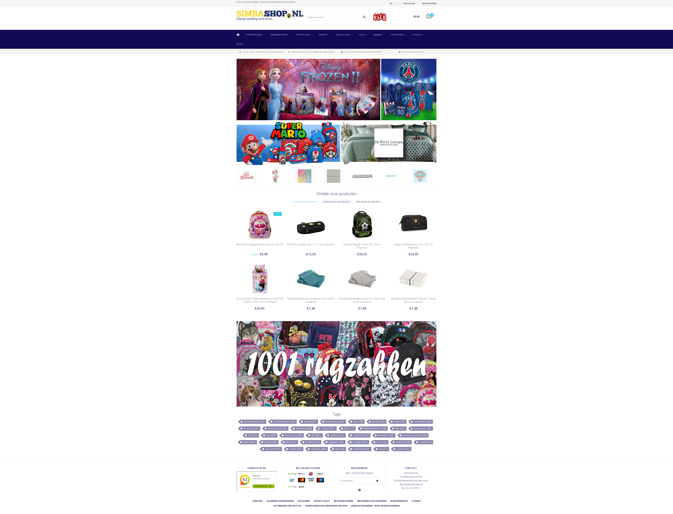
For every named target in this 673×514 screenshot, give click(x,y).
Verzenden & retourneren (371, 501)
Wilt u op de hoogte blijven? (359, 473)
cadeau (327, 428)
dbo (349, 428)
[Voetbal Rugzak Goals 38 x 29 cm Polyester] (362, 224)
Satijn (399, 421)
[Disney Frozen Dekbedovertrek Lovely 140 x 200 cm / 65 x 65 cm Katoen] (259, 278)
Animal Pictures (253, 421)
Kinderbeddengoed (254, 34)
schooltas (318, 448)
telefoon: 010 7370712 (413, 52)
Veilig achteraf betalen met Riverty (363, 52)
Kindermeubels (396, 34)
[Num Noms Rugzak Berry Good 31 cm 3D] (259, 224)
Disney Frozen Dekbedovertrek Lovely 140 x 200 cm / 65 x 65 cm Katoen (259, 300)
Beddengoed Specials (279, 34)
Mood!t (378, 421)
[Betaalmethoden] (292, 473)
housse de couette (414, 435)
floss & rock (293, 435)
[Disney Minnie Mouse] (280, 176)
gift (316, 435)
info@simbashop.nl (413, 484)
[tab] (305, 201)
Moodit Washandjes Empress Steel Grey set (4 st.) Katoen (362, 300)
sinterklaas (361, 448)
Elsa (358, 421)
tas (382, 448)
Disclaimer (304, 501)
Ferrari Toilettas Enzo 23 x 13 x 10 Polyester (413, 246)
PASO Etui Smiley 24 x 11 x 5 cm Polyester (310, 244)
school (295, 448)
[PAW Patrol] (424, 176)
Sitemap (416, 501)
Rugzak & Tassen (343, 34)
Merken (240, 44)
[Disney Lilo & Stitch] (251, 176)
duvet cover (422, 428)
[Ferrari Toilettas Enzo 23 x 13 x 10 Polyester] (413, 224)
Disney (310, 421)
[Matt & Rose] (337, 176)
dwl (252, 435)
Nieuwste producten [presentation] (368, 201)
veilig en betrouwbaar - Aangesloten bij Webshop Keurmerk (266, 2)
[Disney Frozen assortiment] (308, 89)
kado (249, 442)
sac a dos (272, 448)
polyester (336, 442)
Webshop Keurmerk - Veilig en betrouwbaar (375, 505)
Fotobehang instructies (287, 505)
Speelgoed (377, 34)
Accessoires (417, 34)
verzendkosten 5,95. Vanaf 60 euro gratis (313, 52)
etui (271, 435)
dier (400, 428)
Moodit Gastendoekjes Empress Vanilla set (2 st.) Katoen (413, 300)
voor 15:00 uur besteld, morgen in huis (263, 52)
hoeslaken (386, 435)
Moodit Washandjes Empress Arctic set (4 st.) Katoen (310, 300)
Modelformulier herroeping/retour (326, 505)
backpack (251, 428)
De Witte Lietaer (303, 34)
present (359, 442)
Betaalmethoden (343, 501)
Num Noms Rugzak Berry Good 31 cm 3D (259, 244)
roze (381, 442)
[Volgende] (378, 90)
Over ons (257, 501)
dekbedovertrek (374, 428)
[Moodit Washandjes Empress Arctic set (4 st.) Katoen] (311, 278)
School (362, 34)
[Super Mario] (288, 143)
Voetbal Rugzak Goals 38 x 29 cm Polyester (362, 246)
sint (339, 448)
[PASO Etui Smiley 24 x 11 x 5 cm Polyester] (311, 224)
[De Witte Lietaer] (388, 143)
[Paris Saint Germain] (408, 89)
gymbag (337, 435)
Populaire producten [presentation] (304, 201)
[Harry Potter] (308, 176)
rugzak (425, 442)
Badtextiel (323, 34)
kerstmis (312, 442)
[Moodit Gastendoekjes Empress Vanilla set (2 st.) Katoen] (413, 278)
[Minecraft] (366, 176)
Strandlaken (422, 421)
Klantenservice (399, 501)
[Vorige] (238, 90)
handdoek (361, 435)
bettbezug (303, 428)
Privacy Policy (322, 501)
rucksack (402, 442)
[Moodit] (395, 176)
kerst (290, 442)
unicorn (403, 448)
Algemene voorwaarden (280, 501)
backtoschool (277, 428)
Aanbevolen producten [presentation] (336, 201)
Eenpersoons (334, 421)
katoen (270, 442)
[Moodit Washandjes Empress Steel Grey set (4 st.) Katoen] (362, 278)
